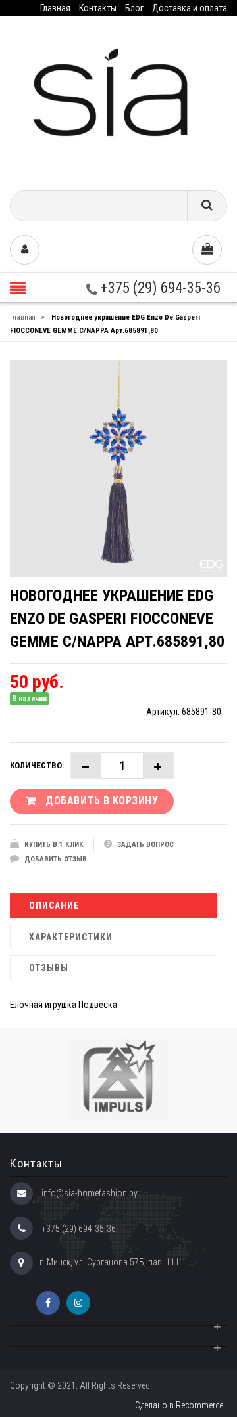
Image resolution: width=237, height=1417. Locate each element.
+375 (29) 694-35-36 (159, 288)
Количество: (37, 765)
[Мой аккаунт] (25, 250)
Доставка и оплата (189, 8)
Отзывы (48, 968)
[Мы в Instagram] (78, 1303)
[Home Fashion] (118, 99)
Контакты (98, 8)
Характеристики (71, 937)
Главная (55, 8)
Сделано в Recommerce (179, 1405)
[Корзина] (207, 250)
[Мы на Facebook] (48, 1303)
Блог (134, 8)
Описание (54, 905)
